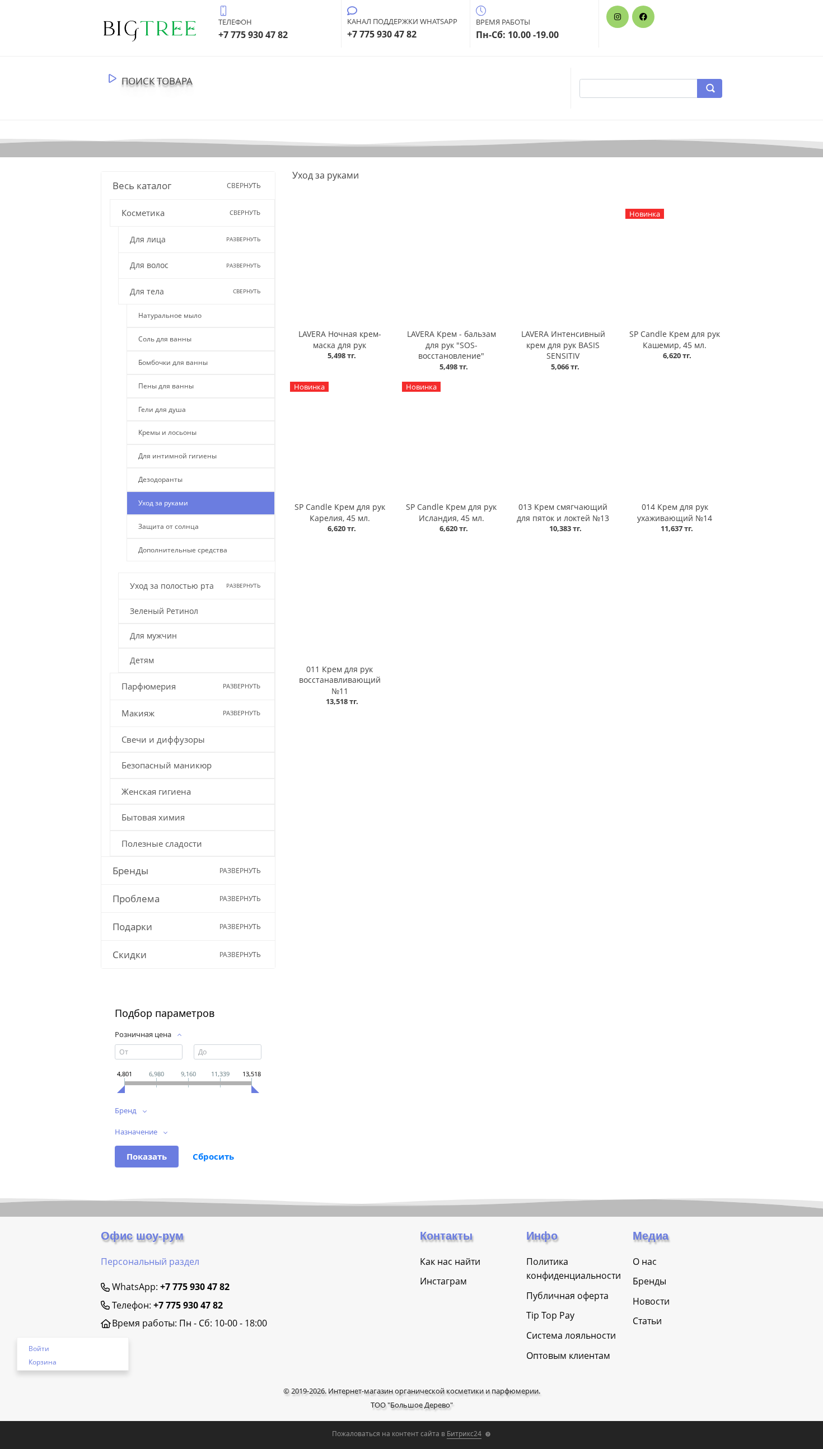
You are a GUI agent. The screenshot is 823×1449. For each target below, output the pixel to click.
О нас (645, 1261)
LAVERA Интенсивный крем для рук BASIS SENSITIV (563, 345)
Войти (39, 1348)
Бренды (649, 1281)
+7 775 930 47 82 (195, 1287)
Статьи (647, 1321)
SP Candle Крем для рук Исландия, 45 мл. (451, 512)
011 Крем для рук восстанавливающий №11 (340, 680)
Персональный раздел (150, 1261)
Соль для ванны (164, 339)
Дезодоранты (160, 479)
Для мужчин (153, 635)
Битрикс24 (464, 1433)
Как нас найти (450, 1261)
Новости (651, 1301)
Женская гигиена (156, 791)
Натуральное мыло (170, 315)
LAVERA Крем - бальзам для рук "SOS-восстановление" (451, 345)
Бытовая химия (153, 817)
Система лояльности (571, 1335)
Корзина (43, 1362)
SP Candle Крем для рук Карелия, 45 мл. (339, 512)
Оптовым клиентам (568, 1355)
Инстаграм (443, 1281)
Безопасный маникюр (166, 765)
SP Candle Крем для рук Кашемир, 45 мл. (674, 339)
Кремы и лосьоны (167, 432)
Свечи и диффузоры (163, 739)
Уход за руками (163, 503)
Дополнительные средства (182, 550)
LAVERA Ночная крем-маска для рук (339, 339)
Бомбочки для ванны (173, 362)
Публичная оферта (567, 1295)
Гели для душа (162, 409)
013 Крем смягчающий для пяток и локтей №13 (563, 512)
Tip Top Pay (550, 1315)
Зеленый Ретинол (164, 611)
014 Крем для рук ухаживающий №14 (674, 512)
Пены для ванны (166, 386)
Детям (142, 660)
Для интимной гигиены (177, 456)
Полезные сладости (161, 843)
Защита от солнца (168, 526)
